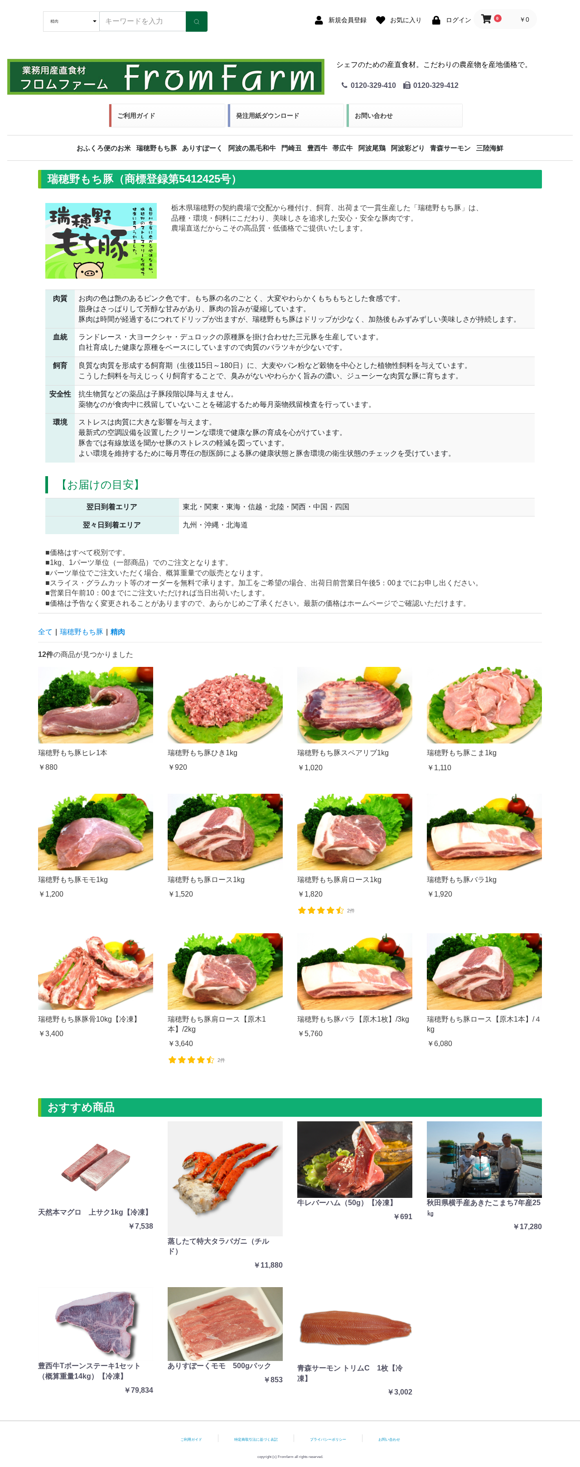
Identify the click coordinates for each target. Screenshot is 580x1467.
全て (45, 632)
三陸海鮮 (489, 148)
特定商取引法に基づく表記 (256, 1440)
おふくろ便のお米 (104, 148)
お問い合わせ (374, 115)
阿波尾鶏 (372, 148)
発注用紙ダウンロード (268, 115)
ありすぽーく (202, 148)
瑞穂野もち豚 (156, 148)
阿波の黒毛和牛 (252, 148)
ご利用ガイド (136, 115)
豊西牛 (317, 148)
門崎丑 (291, 148)
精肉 (118, 632)
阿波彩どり (408, 148)
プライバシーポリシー (328, 1440)
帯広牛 (343, 148)
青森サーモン (450, 148)
